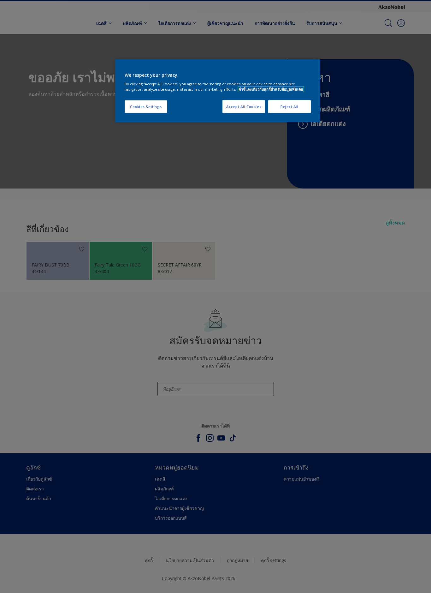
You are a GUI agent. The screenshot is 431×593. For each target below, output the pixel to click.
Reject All (289, 106)
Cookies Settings (146, 106)
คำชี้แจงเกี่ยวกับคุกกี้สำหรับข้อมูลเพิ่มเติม (271, 89)
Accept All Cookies (243, 106)
